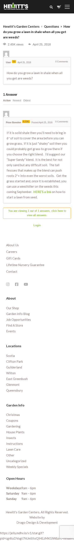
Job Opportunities (18, 319)
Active (7, 100)
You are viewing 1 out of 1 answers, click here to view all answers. (37, 213)
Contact (11, 271)
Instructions (14, 443)
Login (37, 225)
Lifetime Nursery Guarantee (25, 265)
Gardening (13, 426)
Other (10, 455)
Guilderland (14, 367)
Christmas (13, 415)
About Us (12, 245)
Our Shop (12, 308)
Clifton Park (14, 361)
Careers (11, 251)
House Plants (15, 432)
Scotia (10, 356)
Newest (17, 100)
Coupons (12, 420)
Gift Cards (13, 258)
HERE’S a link (42, 192)
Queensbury (14, 390)
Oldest (26, 100)
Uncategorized (16, 461)
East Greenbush (17, 379)
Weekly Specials (17, 467)
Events (11, 331)
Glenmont (13, 384)
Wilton (11, 373)
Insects (11, 438)
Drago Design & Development (37, 522)
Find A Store (14, 325)
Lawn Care (13, 449)
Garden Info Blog (18, 314)
